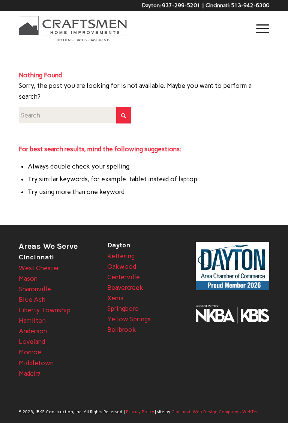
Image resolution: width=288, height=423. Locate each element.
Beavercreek (125, 287)
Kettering (121, 256)
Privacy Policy (140, 411)
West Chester (39, 268)
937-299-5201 (181, 5)
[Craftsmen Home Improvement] (73, 28)
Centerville (123, 277)
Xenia (115, 298)
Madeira (29, 373)
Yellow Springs (129, 319)
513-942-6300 (250, 5)
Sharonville (35, 289)
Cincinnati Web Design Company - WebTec (214, 411)
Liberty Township (44, 310)
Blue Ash (32, 299)
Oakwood (121, 266)
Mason (28, 278)
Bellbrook (121, 329)
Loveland (32, 341)
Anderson (33, 331)
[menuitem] (259, 28)
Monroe (30, 352)
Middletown (36, 363)
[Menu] (259, 28)
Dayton (118, 245)
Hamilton (32, 320)
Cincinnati (36, 257)
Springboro (123, 308)
